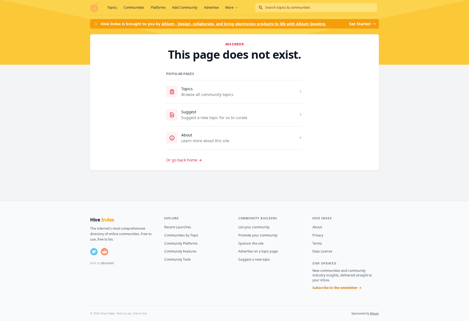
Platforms (158, 7)
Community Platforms (181, 243)
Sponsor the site (251, 243)
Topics (112, 7)
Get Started (359, 23)
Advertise (211, 7)
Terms (317, 243)
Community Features (180, 251)
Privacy (317, 235)
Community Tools (177, 259)
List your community (254, 227)
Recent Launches (177, 227)
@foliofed (107, 263)
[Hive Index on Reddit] (104, 251)
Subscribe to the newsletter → (337, 287)
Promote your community (257, 235)
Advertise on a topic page (258, 251)
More (229, 7)
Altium (374, 313)
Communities (133, 7)
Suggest (188, 111)
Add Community (184, 7)
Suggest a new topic (254, 259)
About (186, 135)
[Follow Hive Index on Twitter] (94, 251)
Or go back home (184, 160)
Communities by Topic (181, 235)
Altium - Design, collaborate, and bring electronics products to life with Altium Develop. (243, 23)
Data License (322, 251)
